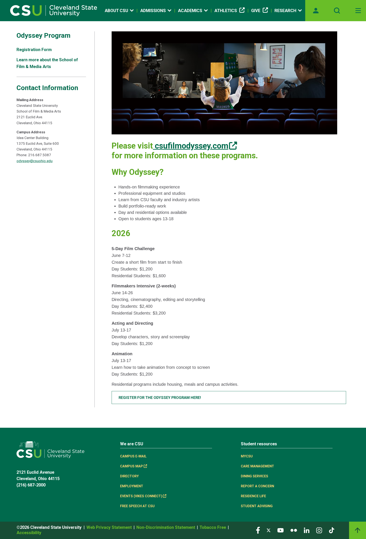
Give (255, 10)
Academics (190, 10)
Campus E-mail (133, 456)
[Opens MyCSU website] (315, 10)
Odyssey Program (44, 35)
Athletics (225, 10)
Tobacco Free (213, 527)
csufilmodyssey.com (190, 145)
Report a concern (257, 486)
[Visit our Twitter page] (268, 530)
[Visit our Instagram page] (319, 530)
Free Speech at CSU (137, 506)
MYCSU (247, 456)
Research (285, 10)
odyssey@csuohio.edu (35, 161)
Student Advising (257, 506)
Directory (129, 476)
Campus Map (131, 466)
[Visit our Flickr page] (293, 530)
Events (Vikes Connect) (141, 496)
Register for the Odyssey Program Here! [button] (160, 397)
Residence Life (253, 496)
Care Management (257, 466)
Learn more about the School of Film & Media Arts (47, 63)
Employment (131, 486)
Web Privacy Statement (109, 527)
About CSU (116, 10)
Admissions (153, 10)
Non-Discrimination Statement (166, 527)
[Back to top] (357, 530)
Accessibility (29, 532)
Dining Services (254, 476)
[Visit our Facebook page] (258, 530)
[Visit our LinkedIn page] (306, 530)
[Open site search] (337, 10)
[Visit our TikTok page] (331, 530)
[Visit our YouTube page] (280, 530)
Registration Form (34, 49)
